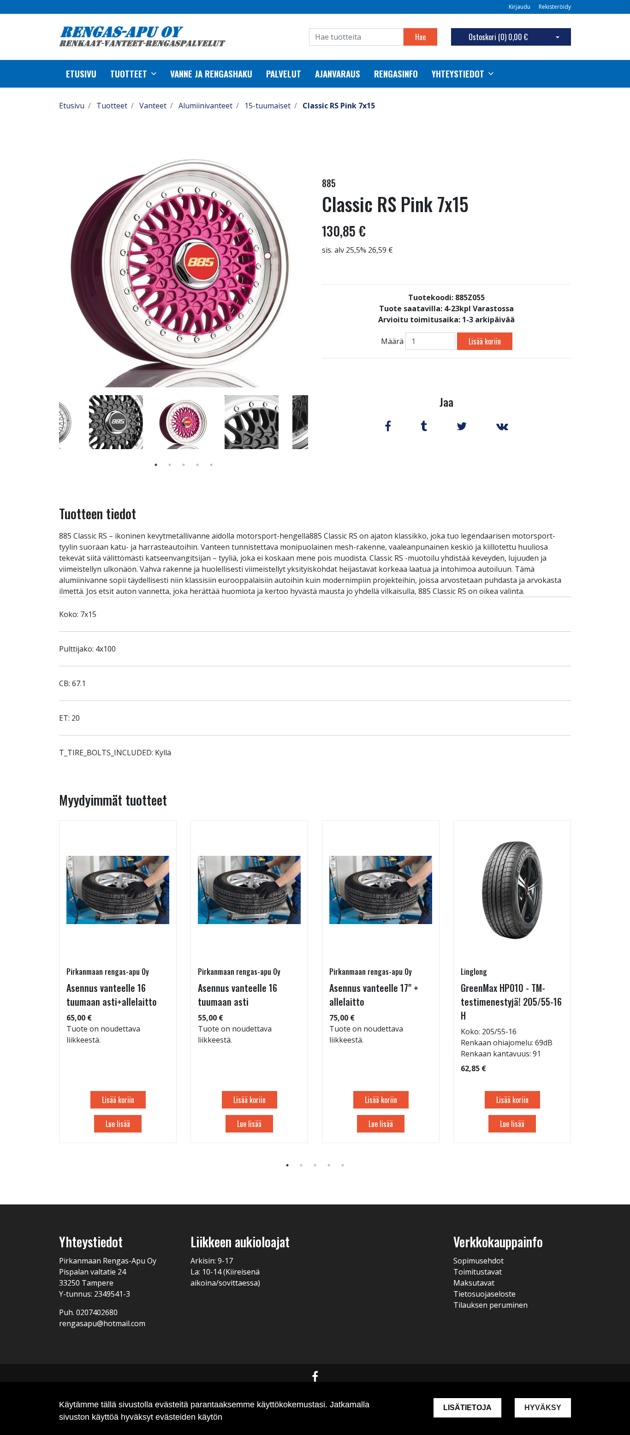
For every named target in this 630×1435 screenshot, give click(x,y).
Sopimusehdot (478, 1261)
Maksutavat (473, 1283)
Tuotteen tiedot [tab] (97, 513)
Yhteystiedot (458, 73)
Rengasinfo (396, 73)
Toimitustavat (477, 1272)
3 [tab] (183, 464)
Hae (420, 36)
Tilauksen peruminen (490, 1305)
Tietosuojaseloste (484, 1294)
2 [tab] (169, 464)
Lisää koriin (485, 341)
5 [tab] (211, 464)
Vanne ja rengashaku (211, 73)
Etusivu (81, 73)
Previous (52, 435)
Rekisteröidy (555, 7)
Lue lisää (118, 1123)
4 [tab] (197, 464)
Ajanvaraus (337, 73)
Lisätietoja (467, 1407)
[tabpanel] (184, 422)
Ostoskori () (498, 36)
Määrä (392, 341)
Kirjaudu (520, 7)
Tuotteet (128, 73)
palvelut (283, 73)
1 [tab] (155, 464)
